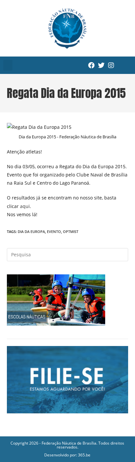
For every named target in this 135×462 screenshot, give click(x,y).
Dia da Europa (31, 231)
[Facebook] (91, 65)
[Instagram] (111, 65)
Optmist (70, 231)
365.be (84, 455)
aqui (25, 206)
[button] (7, 65)
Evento (54, 231)
